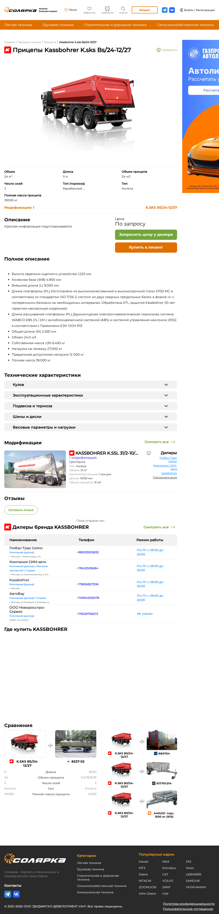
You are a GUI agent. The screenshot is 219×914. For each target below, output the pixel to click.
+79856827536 (88, 584)
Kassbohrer (169, 473)
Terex (190, 868)
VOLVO (167, 881)
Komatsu (169, 868)
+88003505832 (88, 552)
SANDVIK (193, 881)
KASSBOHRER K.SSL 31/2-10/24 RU (107, 453)
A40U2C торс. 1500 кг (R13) (164, 814)
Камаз (143, 861)
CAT (165, 874)
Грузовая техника (58, 25)
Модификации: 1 (19, 208)
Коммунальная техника (95, 892)
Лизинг (144, 10)
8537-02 (77, 761)
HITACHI (145, 881)
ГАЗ (188, 861)
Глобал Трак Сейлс (168, 459)
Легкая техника (18, 25)
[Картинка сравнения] (148, 453)
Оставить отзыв (21, 510)
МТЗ (142, 868)
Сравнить (169, 50)
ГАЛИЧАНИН (196, 887)
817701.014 (164, 783)
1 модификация (83, 458)
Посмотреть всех (165, 477)
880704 (164, 753)
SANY (166, 887)
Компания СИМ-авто (165, 467)
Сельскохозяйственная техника (185, 25)
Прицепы (50, 42)
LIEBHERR (193, 874)
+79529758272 (87, 614)
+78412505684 (87, 568)
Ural (165, 893)
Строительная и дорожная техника (115, 25)
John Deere (147, 893)
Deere (143, 874)
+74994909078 (88, 598)
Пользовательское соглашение (188, 909)
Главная (9, 42)
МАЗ (165, 861)
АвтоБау (16, 594)
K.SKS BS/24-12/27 (161, 208)
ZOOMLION (147, 887)
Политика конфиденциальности (189, 904)
